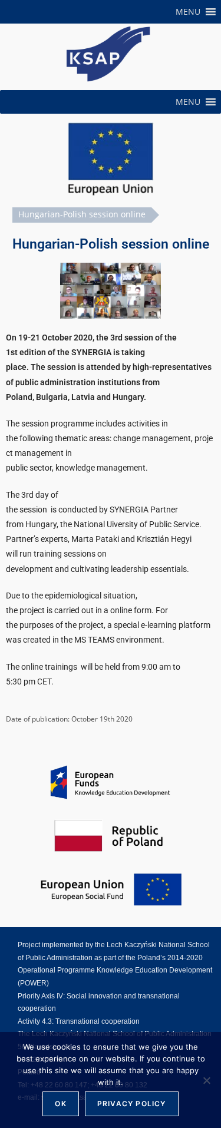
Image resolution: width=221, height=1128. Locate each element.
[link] (108, 54)
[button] (188, 12)
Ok (60, 1103)
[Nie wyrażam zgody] (206, 1080)
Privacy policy (131, 1103)
